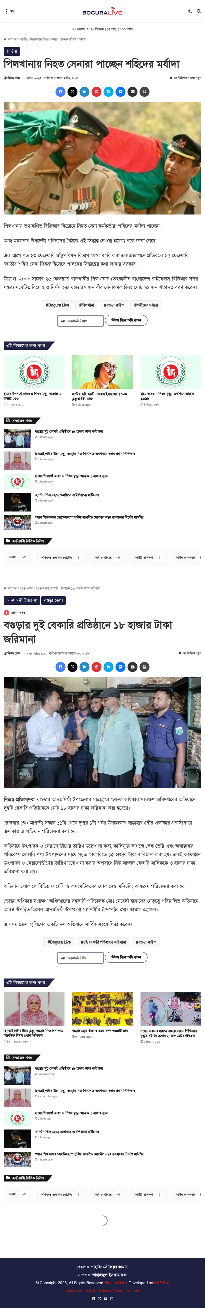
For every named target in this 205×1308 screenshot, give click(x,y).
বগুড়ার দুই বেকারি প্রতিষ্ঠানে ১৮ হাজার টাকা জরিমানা (69, 432)
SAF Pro (161, 1283)
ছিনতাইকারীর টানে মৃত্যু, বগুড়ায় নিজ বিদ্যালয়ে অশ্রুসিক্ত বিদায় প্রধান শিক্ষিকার (85, 454)
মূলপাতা (12, 40)
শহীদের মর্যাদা (147, 305)
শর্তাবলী (91, 1291)
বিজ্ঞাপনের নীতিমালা (111, 1291)
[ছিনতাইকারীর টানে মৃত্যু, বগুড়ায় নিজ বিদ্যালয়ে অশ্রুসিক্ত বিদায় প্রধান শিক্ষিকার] (17, 461)
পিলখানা (88, 305)
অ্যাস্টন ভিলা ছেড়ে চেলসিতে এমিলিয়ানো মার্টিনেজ (67, 495)
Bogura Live (58, 305)
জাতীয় (24, 40)
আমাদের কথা (74, 1291)
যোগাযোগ (133, 1291)
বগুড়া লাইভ (115, 305)
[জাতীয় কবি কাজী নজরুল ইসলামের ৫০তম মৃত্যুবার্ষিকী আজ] (102, 372)
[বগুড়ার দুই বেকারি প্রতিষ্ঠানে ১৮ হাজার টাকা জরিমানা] (17, 438)
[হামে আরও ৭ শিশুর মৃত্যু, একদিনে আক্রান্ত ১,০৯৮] (170, 372)
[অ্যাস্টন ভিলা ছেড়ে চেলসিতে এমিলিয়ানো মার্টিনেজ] (17, 502)
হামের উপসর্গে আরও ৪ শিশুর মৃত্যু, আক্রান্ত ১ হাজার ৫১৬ (71, 476)
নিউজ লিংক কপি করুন (126, 320)
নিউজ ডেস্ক (14, 78)
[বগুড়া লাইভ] (102, 11)
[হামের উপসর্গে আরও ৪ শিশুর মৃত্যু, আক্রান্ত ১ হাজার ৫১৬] (34, 372)
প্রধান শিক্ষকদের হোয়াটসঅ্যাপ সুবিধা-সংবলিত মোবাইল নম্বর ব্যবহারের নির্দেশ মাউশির (89, 517)
